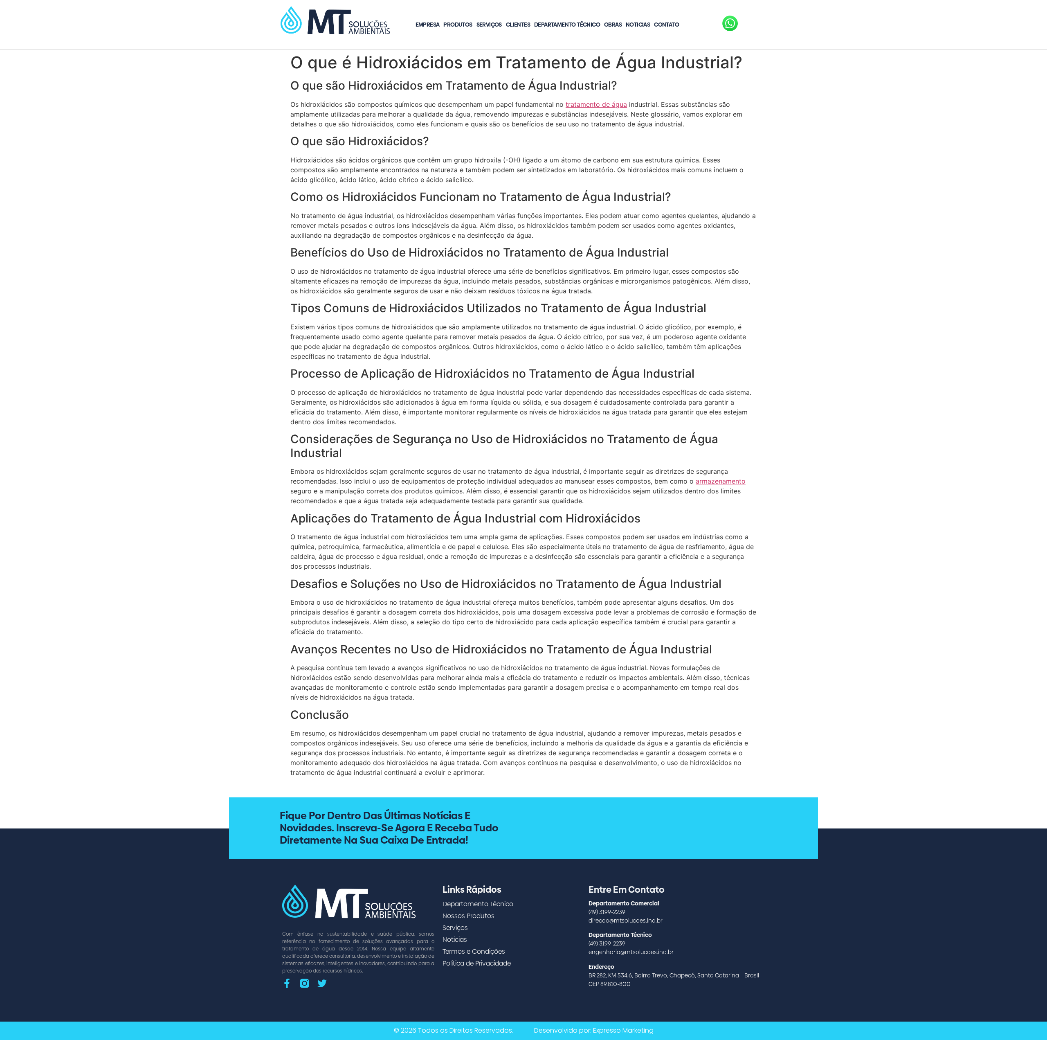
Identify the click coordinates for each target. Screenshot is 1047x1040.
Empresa (428, 24)
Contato (666, 24)
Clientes (518, 24)
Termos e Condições (474, 951)
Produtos (457, 24)
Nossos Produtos (468, 916)
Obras (613, 24)
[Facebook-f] (287, 983)
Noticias (638, 24)
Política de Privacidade (477, 963)
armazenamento (721, 481)
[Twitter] (322, 983)
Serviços (489, 24)
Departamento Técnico (567, 24)
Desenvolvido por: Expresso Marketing (594, 1030)
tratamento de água (596, 104)
